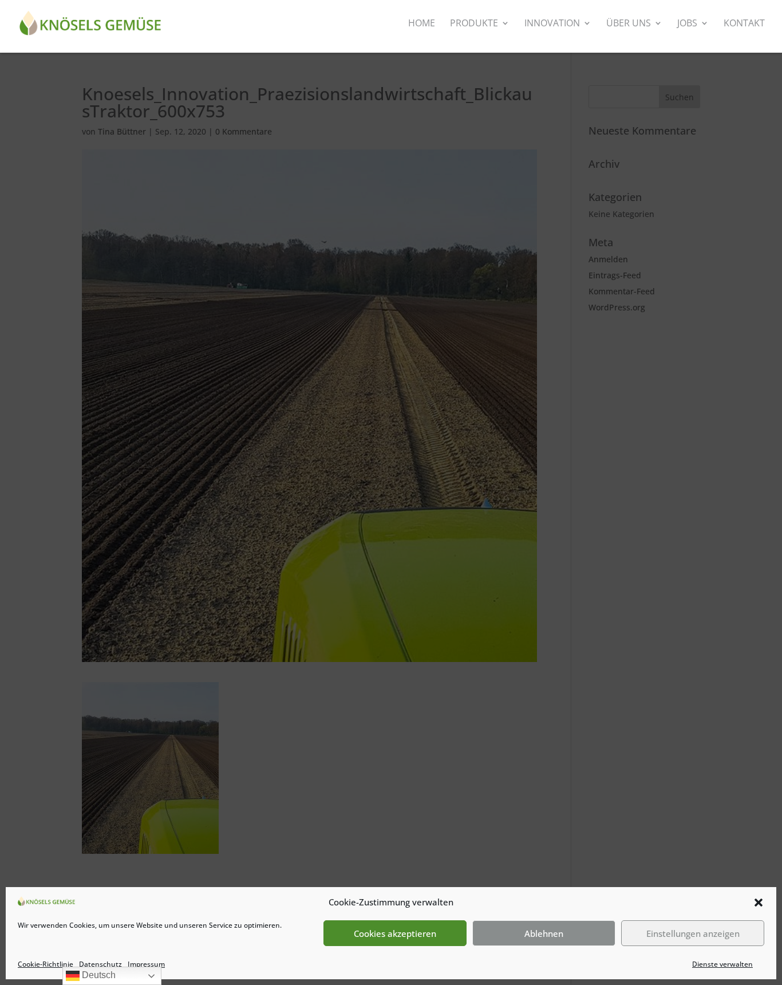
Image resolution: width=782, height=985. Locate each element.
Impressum (146, 964)
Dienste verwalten (722, 964)
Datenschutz (100, 964)
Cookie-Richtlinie (45, 964)
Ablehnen (543, 933)
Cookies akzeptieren (395, 933)
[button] (758, 902)
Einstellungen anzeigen (693, 933)
